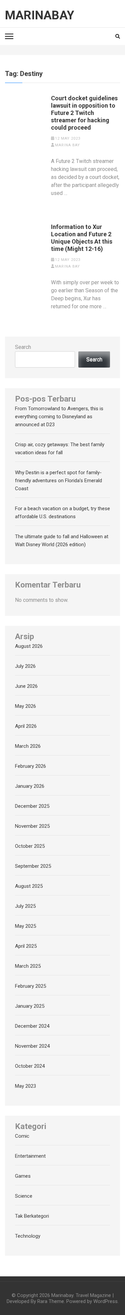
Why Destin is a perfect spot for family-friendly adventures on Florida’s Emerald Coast (58, 481)
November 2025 (32, 826)
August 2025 (29, 886)
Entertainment (30, 1156)
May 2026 (25, 706)
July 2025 (25, 906)
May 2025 (25, 926)
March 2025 (28, 966)
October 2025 (30, 846)
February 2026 (30, 766)
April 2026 (26, 726)
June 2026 (26, 686)
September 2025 (33, 866)
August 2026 (29, 646)
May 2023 (25, 1086)
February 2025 (30, 986)
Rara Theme (50, 1301)
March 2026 (28, 746)
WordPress (105, 1301)
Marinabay (39, 15)
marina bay (67, 145)
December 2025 (32, 806)
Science (23, 1196)
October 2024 (30, 1066)
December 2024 (32, 1026)
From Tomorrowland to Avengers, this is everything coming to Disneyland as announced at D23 (59, 417)
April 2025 (26, 946)
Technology (27, 1236)
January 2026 (29, 786)
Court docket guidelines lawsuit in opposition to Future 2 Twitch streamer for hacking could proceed (84, 113)
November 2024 (32, 1046)
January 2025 (29, 1006)
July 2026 (25, 666)
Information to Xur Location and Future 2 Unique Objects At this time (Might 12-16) (81, 237)
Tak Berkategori (32, 1216)
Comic (22, 1136)
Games (23, 1176)
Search (23, 347)
